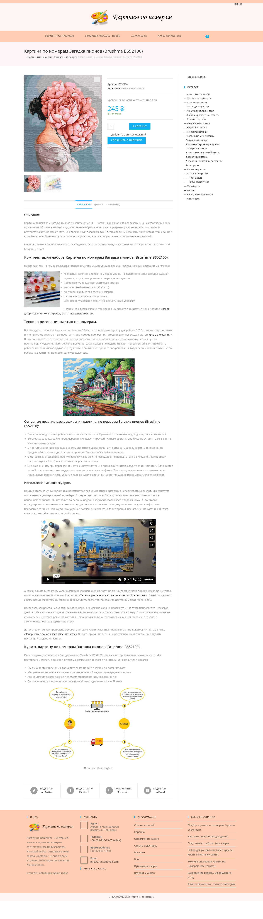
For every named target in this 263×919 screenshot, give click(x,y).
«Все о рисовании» (160, 334)
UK (240, 4)
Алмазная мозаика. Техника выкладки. (211, 884)
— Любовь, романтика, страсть (201, 115)
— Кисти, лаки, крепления (198, 194)
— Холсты (189, 190)
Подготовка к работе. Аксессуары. (209, 843)
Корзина (139, 832)
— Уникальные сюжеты (197, 123)
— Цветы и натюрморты (197, 98)
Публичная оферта (145, 866)
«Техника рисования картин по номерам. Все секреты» (113, 595)
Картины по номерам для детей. (208, 836)
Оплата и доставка (145, 845)
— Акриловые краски (196, 173)
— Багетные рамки (194, 169)
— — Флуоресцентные (196, 181)
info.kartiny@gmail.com (104, 861)
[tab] (84, 205)
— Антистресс (191, 198)
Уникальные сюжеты (65, 57)
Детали (98, 204)
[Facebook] (83, 876)
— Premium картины (195, 131)
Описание (84, 204)
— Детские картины (195, 119)
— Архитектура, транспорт (199, 110)
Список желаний (144, 825)
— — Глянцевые (193, 177)
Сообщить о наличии (126, 140)
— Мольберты (192, 186)
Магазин (139, 852)
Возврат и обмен (144, 873)
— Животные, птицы (195, 102)
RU (236, 4)
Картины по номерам (40, 57)
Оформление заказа (146, 838)
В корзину (140, 126)
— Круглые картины (195, 127)
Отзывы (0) (113, 204)
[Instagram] (87, 876)
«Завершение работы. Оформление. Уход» (50, 634)
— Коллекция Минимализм (199, 135)
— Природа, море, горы (197, 106)
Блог (137, 859)
